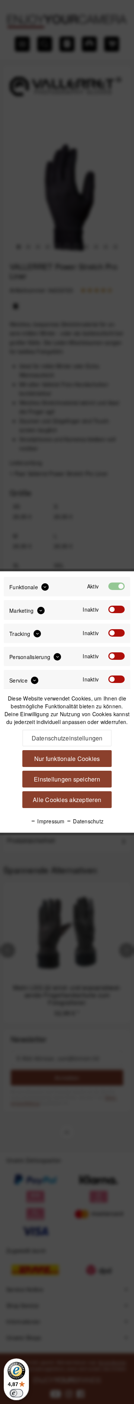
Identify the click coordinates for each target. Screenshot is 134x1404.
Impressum (50, 821)
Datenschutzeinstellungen (67, 738)
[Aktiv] (116, 586)
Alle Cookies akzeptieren (67, 799)
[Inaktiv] (116, 609)
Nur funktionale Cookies (67, 758)
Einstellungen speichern (67, 779)
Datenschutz (87, 821)
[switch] (16, 1393)
